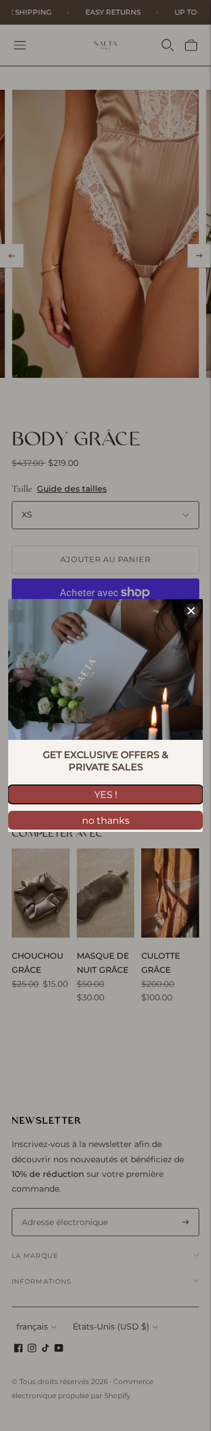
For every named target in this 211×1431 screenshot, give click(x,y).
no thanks (106, 820)
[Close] (191, 611)
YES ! (105, 794)
